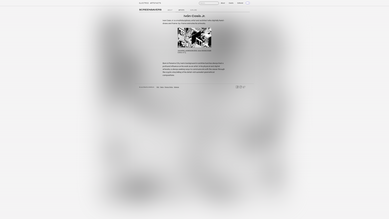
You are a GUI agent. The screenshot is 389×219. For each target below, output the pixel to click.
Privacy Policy (169, 87)
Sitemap (176, 87)
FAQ (158, 87)
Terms (162, 87)
